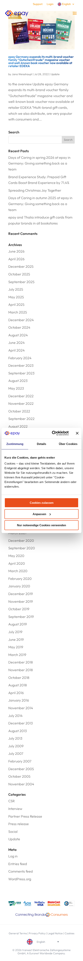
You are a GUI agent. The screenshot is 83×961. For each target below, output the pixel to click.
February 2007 (19, 761)
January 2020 (19, 586)
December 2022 (21, 396)
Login (50, 4)
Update (55, 74)
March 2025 (17, 312)
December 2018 (20, 662)
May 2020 (16, 556)
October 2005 (19, 776)
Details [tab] (41, 444)
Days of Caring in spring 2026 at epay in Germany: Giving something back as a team (39, 163)
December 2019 (20, 594)
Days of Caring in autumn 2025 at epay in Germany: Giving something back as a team (40, 204)
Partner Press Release (25, 816)
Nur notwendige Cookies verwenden (41, 525)
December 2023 (21, 365)
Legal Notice (55, 933)
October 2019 (18, 609)
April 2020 (16, 563)
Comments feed (20, 871)
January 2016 (18, 700)
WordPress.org (19, 879)
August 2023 (18, 380)
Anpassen (39, 514)
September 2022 (21, 418)
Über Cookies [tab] (68, 444)
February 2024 (19, 358)
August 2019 (17, 624)
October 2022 (19, 411)
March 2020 (17, 571)
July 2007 (15, 753)
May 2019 (15, 647)
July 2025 (15, 289)
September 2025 (21, 282)
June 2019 (16, 639)
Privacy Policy (37, 933)
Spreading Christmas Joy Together (34, 190)
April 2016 (16, 693)
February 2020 (20, 578)
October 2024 (19, 327)
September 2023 (21, 373)
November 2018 (20, 670)
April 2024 (16, 350)
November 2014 (20, 708)
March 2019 (17, 655)
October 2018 (18, 677)
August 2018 (17, 685)
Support (37, 4)
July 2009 (16, 746)
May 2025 (16, 297)
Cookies (69, 933)
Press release (18, 824)
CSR (11, 801)
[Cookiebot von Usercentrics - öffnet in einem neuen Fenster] (52, 433)
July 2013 (15, 738)
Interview (15, 808)
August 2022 (18, 426)
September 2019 (21, 616)
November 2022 (21, 403)
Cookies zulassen (41, 502)
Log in (13, 856)
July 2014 (15, 715)
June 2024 (16, 342)
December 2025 (21, 266)
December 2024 (21, 320)
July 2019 (15, 632)
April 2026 (16, 259)
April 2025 (16, 304)
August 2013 (17, 731)
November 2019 (20, 601)
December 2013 (20, 723)
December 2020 (21, 540)
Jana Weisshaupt (22, 74)
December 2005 (21, 769)
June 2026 (16, 251)
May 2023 (16, 388)
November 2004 (21, 784)
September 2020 (21, 548)
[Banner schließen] (77, 433)
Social (13, 831)
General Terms (18, 933)
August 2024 (18, 335)
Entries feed (17, 864)
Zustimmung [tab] (15, 444)
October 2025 (19, 274)
